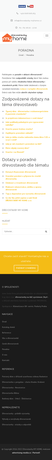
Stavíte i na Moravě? (15, 152)
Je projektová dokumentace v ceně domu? (24, 118)
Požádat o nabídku (26, 268)
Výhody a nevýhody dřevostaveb (16, 419)
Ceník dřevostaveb (10, 343)
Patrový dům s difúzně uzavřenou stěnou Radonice (25, 376)
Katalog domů (8, 327)
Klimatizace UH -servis (23, 306)
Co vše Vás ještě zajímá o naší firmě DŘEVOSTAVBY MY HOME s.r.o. (21, 199)
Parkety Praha (40, 306)
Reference (6, 332)
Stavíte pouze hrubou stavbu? (19, 129)
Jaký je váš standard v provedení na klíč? (24, 144)
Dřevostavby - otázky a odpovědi (16, 424)
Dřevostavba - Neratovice (13, 387)
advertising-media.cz (21, 452)
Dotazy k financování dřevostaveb (21, 172)
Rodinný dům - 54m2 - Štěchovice (16, 398)
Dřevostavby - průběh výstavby (16, 413)
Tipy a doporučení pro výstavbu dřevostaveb (26, 193)
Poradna (30, 55)
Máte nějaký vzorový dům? (17, 148)
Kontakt (5, 360)
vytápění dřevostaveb (38, 89)
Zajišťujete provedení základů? (19, 133)
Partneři (36, 452)
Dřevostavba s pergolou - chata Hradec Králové (23, 382)
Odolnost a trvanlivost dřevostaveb (22, 183)
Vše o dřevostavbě (10, 338)
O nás (4, 354)
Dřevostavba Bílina (10, 393)
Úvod (21, 55)
